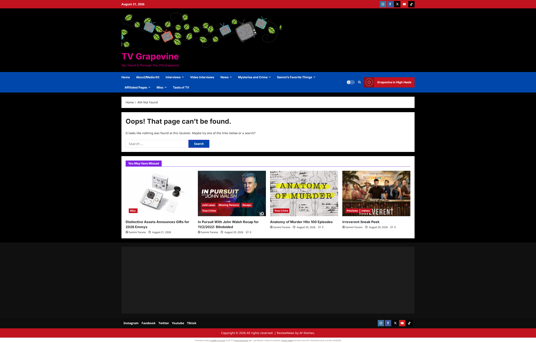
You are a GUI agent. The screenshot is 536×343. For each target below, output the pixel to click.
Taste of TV (181, 87)
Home (125, 77)
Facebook (149, 323)
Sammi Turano (137, 232)
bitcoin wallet (287, 340)
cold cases (208, 205)
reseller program (217, 340)
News (224, 77)
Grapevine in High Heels (394, 82)
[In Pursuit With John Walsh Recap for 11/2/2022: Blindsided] (232, 193)
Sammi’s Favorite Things (294, 77)
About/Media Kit (147, 77)
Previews (352, 210)
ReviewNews (285, 333)
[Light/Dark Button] (351, 82)
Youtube (178, 323)
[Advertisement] (251, 280)
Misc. (133, 210)
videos (365, 210)
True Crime (209, 210)
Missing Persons (229, 205)
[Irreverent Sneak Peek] (376, 193)
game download (241, 340)
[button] (359, 82)
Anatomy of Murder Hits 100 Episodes (301, 222)
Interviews (173, 77)
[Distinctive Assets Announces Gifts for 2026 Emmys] (160, 193)
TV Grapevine (150, 56)
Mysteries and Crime (253, 77)
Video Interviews (202, 77)
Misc (160, 87)
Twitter (163, 323)
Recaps (246, 205)
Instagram (131, 323)
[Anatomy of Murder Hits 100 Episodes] (304, 193)
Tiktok (191, 323)
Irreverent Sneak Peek (360, 222)
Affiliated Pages (136, 87)
